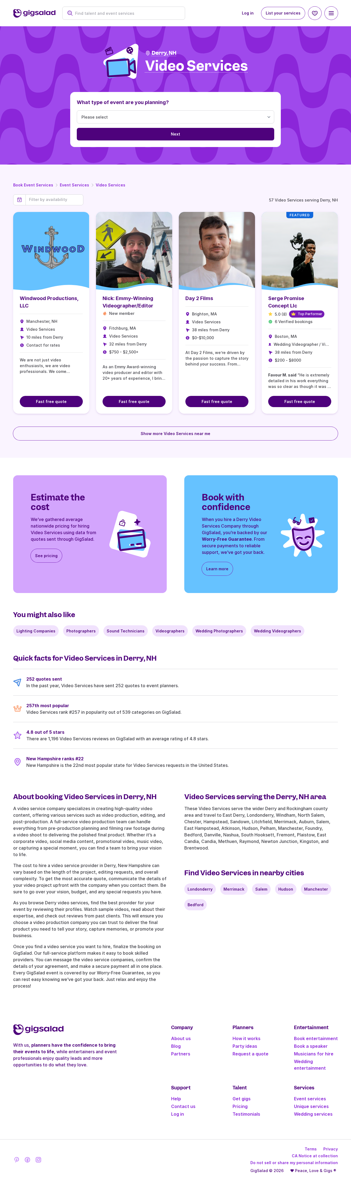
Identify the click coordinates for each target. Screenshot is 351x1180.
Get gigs (242, 1098)
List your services (283, 13)
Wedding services (313, 1114)
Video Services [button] (196, 66)
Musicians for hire (313, 1054)
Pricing (240, 1106)
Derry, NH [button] (164, 53)
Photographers (81, 631)
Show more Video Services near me (175, 433)
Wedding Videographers (277, 631)
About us (181, 1038)
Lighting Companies (35, 631)
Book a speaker (311, 1046)
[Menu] (331, 13)
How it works (247, 1038)
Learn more (217, 568)
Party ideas (245, 1046)
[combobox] (126, 13)
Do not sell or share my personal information (294, 1162)
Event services (310, 1098)
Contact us (183, 1106)
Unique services (311, 1106)
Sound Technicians (126, 631)
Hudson (285, 889)
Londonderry (200, 889)
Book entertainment (316, 1038)
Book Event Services (33, 185)
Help (176, 1098)
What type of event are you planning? (123, 102)
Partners (180, 1054)
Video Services (110, 185)
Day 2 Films (199, 298)
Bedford (195, 904)
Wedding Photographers (219, 631)
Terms (311, 1149)
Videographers (170, 631)
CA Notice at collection (315, 1155)
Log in (248, 13)
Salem (261, 889)
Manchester (316, 889)
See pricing (46, 555)
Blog (176, 1046)
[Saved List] (314, 13)
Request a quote (250, 1054)
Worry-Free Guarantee (227, 539)
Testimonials (246, 1114)
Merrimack (233, 889)
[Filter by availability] (54, 200)
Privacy (330, 1149)
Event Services (74, 185)
